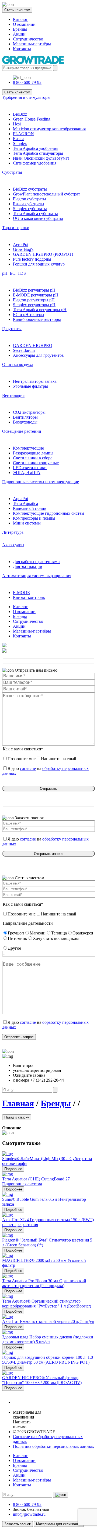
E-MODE (21, 592)
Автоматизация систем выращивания (36, 575)
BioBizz (20, 114)
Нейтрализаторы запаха (35, 381)
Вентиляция (13, 395)
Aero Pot (20, 244)
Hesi (17, 124)
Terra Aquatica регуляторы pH (40, 309)
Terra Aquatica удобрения (35, 148)
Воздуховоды (25, 422)
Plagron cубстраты (29, 199)
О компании (24, 24)
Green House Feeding (31, 119)
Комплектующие (28, 448)
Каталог (20, 19)
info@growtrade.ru (29, 1514)
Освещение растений (21, 431)
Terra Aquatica (25, 503)
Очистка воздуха (17, 364)
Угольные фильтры (30, 386)
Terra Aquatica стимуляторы (38, 153)
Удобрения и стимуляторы (26, 97)
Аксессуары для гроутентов (38, 355)
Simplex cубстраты (30, 208)
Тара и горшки (15, 227)
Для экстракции (27, 566)
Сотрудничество (28, 39)
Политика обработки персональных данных (53, 1446)
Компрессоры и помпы (34, 518)
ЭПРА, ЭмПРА (26, 472)
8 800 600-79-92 (27, 82)
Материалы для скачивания (59, 1524)
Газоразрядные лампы (33, 453)
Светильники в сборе (32, 458)
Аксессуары (13, 544)
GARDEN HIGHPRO (32, 345)
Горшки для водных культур (39, 264)
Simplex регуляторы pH (34, 304)
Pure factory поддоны (32, 259)
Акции (19, 34)
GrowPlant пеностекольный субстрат (46, 194)
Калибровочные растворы (37, 319)
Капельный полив (29, 508)
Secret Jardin (24, 350)
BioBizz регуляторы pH (34, 290)
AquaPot (20, 498)
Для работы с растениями (36, 561)
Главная (18, 1103)
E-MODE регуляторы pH (35, 295)
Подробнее (13, 1169)
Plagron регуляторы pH (34, 300)
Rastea (18, 138)
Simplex (20, 143)
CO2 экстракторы (29, 412)
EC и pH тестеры (28, 314)
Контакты (22, 48)
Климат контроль (29, 597)
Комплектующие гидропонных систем (48, 513)
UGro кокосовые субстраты (38, 218)
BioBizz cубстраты (30, 189)
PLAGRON (23, 133)
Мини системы (27, 523)
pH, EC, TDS (14, 273)
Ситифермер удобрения (34, 163)
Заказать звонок (17, 1524)
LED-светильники (30, 467)
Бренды (20, 29)
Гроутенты (12, 328)
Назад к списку (16, 1117)
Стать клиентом (17, 10)
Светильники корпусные (36, 462)
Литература (12, 532)
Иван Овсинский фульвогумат (41, 158)
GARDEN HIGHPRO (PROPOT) (43, 254)
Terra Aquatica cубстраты (35, 213)
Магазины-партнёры (32, 44)
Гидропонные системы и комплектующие (40, 481)
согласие (28, 768)
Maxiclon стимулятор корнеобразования (49, 129)
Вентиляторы (25, 417)
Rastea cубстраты (28, 203)
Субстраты (12, 172)
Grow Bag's (23, 249)
